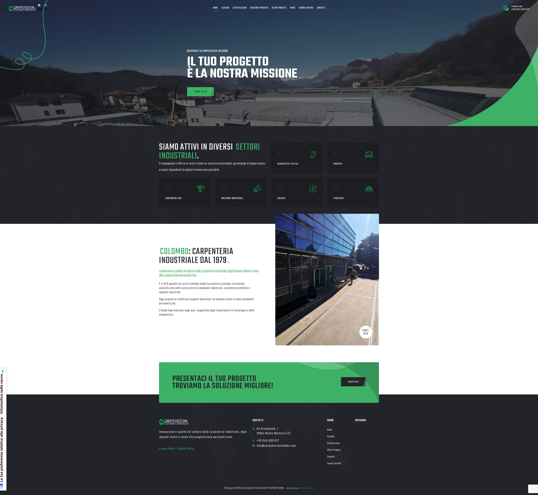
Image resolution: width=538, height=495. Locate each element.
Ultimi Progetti (279, 8)
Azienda (225, 8)
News (292, 8)
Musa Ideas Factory (306, 488)
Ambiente (338, 164)
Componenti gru (173, 198)
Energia (281, 198)
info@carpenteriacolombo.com (276, 445)
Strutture (338, 198)
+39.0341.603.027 (268, 440)
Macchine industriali (232, 198)
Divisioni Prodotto (259, 8)
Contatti (321, 8)
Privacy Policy (167, 448)
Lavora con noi (306, 8)
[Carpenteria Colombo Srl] (22, 8)
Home (215, 8)
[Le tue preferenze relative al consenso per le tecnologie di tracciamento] (2, 371)
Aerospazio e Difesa (287, 164)
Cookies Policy (186, 448)
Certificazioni (240, 8)
